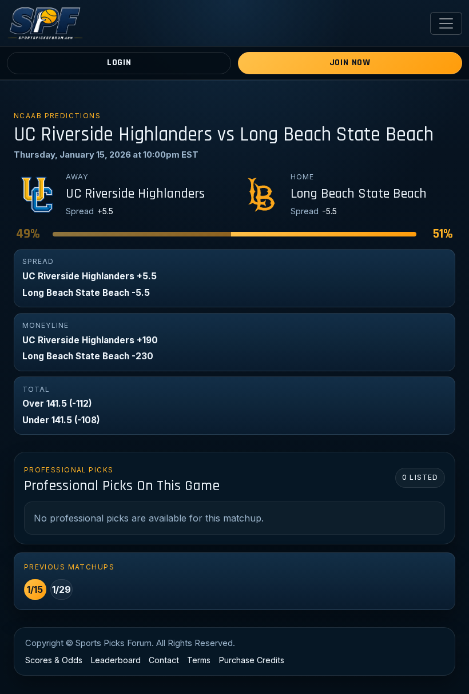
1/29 (61, 589)
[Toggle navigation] (446, 23)
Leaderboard (116, 660)
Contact (164, 660)
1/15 (35, 589)
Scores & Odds (53, 660)
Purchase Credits (251, 660)
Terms (198, 660)
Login (119, 63)
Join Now (350, 63)
